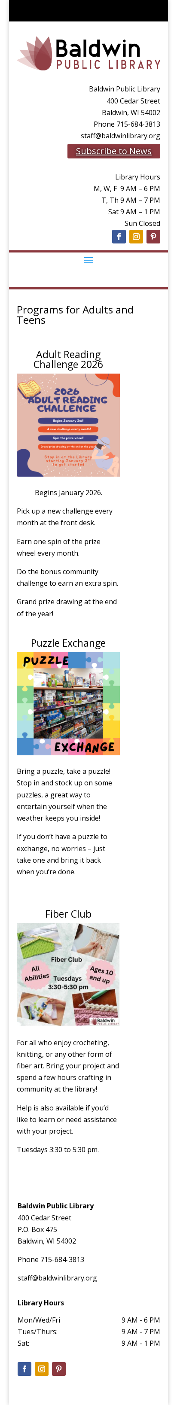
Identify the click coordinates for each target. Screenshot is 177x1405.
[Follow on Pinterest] (153, 236)
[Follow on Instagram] (136, 236)
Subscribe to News (114, 151)
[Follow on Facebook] (119, 236)
